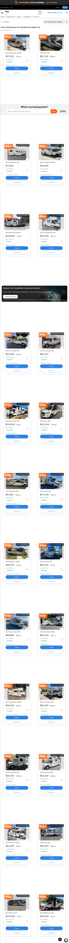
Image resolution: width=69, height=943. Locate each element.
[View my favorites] (66, 12)
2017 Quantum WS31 (12, 491)
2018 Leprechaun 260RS (13, 53)
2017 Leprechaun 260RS (13, 702)
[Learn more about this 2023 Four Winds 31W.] (16, 411)
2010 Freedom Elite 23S (48, 232)
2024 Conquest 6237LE (47, 162)
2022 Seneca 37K (11, 913)
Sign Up (65, 7)
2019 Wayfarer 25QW (12, 561)
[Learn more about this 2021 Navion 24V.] (51, 481)
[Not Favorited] (27, 61)
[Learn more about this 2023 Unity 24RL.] (51, 411)
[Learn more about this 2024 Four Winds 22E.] (16, 152)
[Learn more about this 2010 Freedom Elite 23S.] (51, 222)
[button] (60, 939)
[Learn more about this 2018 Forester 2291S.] (51, 762)
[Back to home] (7, 12)
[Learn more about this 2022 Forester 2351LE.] (16, 832)
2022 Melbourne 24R (47, 913)
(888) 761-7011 (57, 12)
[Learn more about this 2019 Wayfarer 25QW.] (16, 551)
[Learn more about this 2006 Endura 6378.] (51, 551)
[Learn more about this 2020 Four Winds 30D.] (16, 340)
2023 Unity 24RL (45, 421)
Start (53, 111)
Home (2, 16)
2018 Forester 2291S (47, 772)
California (27, 16)
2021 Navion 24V (45, 491)
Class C (19, 16)
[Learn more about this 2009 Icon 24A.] (51, 43)
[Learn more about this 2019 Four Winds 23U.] (16, 762)
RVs (11, 7)
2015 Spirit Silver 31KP (13, 632)
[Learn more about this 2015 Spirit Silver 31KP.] (16, 622)
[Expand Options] (27, 50)
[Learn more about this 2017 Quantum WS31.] (16, 481)
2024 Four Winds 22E (12, 162)
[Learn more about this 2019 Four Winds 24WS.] (51, 622)
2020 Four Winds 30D (12, 351)
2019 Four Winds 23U (12, 772)
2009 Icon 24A (45, 53)
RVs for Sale (10, 16)
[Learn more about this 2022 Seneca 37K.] (16, 903)
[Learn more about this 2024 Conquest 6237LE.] (51, 152)
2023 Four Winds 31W (12, 421)
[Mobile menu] (2, 12)
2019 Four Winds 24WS (47, 632)
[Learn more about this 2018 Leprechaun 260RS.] (16, 43)
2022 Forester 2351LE (13, 842)
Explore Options (10, 297)
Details (17, 68)
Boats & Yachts (5, 7)
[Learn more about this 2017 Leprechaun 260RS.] (16, 692)
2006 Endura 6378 (46, 561)
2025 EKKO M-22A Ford (13, 232)
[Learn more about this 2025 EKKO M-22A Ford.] (16, 222)
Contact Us (16, 73)
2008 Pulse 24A (45, 842)
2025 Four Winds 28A (47, 351)
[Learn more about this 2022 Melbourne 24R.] (51, 903)
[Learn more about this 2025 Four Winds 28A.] (51, 340)
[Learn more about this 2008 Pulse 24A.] (51, 832)
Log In (57, 7)
